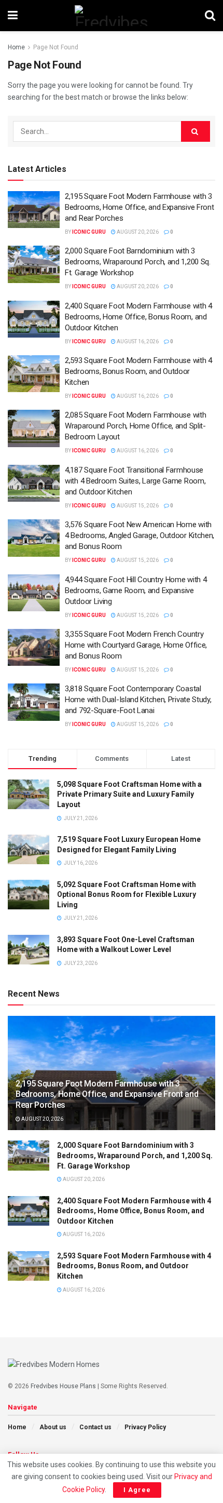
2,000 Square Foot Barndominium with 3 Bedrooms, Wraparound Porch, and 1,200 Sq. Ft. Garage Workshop (138, 261)
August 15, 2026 (137, 505)
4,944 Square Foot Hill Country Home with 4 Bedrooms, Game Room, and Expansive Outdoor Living (135, 590)
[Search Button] (210, 15)
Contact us (95, 1427)
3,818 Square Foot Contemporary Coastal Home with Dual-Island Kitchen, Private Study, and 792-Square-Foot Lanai (138, 699)
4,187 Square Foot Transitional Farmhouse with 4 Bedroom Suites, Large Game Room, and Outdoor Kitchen (135, 480)
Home (16, 47)
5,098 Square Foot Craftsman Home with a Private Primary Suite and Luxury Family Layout (129, 794)
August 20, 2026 (137, 232)
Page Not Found (55, 47)
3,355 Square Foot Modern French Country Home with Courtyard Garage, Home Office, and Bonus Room (136, 645)
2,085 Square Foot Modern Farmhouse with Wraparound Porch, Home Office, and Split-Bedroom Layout (135, 425)
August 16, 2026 (137, 341)
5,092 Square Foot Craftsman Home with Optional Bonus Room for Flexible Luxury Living (126, 894)
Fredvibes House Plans (63, 1386)
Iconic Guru (89, 232)
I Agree (137, 1490)
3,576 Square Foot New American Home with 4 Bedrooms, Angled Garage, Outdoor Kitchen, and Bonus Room (139, 535)
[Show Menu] (13, 15)
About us (52, 1427)
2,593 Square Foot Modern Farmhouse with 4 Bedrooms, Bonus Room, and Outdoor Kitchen (138, 371)
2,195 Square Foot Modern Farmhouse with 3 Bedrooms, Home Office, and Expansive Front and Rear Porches (139, 207)
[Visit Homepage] (111, 15)
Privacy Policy (145, 1427)
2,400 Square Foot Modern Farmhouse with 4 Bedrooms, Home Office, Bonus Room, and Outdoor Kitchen (138, 316)
